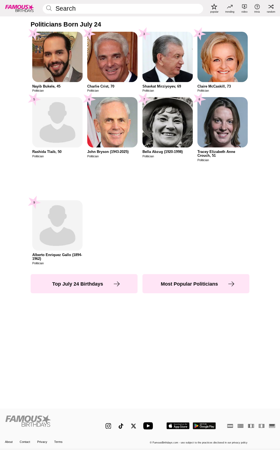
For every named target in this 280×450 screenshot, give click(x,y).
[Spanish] (230, 426)
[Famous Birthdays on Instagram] (108, 426)
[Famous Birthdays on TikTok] (121, 426)
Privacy (42, 441)
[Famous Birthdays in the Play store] (204, 425)
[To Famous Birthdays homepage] (20, 8)
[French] (251, 426)
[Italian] (261, 426)
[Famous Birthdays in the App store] (178, 425)
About (9, 441)
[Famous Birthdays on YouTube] (149, 426)
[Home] (47, 423)
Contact (25, 441)
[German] (272, 426)
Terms (58, 441)
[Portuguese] (240, 426)
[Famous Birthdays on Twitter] (133, 426)
